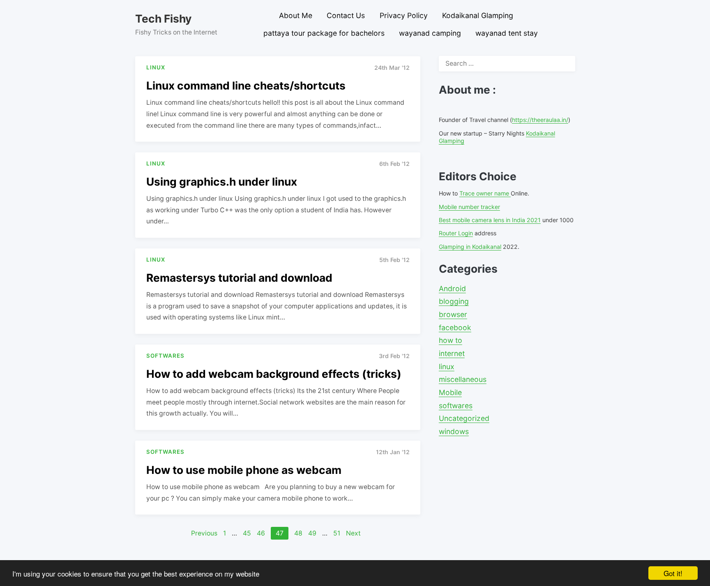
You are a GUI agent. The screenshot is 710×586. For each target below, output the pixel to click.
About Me (295, 15)
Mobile (450, 392)
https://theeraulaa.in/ (540, 119)
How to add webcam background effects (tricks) (273, 373)
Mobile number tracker (469, 206)
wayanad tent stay (506, 33)
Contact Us (346, 15)
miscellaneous (462, 379)
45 (247, 533)
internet (452, 353)
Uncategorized (464, 418)
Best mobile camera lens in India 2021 (490, 219)
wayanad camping (430, 33)
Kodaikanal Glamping (477, 15)
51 (336, 533)
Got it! (673, 573)
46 (261, 533)
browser (453, 314)
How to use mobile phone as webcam (243, 469)
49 (312, 533)
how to (450, 340)
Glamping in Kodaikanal (470, 246)
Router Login (456, 233)
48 (298, 533)
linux (446, 366)
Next (353, 533)
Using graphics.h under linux (221, 181)
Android (452, 288)
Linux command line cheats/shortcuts (246, 85)
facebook (455, 327)
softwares (456, 405)
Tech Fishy (163, 18)
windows (454, 431)
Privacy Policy (404, 15)
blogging (454, 301)
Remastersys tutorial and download (239, 277)
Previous (204, 533)
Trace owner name (485, 193)
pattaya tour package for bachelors (324, 33)
